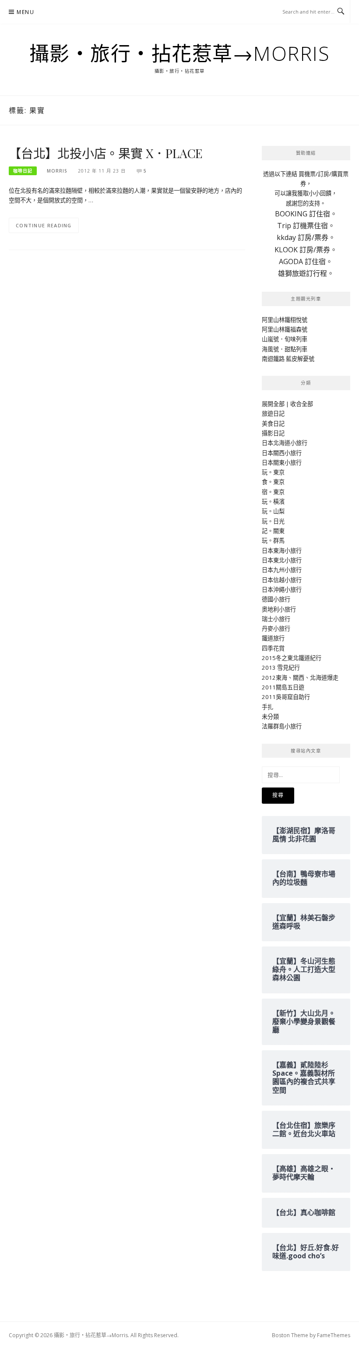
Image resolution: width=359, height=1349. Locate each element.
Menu (25, 12)
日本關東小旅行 (282, 462)
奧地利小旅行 (279, 609)
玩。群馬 (273, 540)
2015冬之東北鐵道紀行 (291, 658)
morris (57, 171)
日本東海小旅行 (282, 550)
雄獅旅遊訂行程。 (306, 273)
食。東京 (273, 482)
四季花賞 (273, 648)
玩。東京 (273, 472)
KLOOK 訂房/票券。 (306, 249)
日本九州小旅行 (282, 570)
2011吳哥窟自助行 (286, 697)
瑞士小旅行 (276, 619)
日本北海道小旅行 (284, 443)
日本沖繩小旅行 (282, 589)
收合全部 (301, 404)
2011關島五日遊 (283, 687)
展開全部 (273, 404)
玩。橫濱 (273, 501)
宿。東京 (273, 492)
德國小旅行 (276, 599)
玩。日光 (273, 521)
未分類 (270, 716)
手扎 (267, 707)
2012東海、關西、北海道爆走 (300, 678)
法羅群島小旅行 (282, 726)
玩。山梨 (273, 511)
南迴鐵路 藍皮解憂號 (288, 359)
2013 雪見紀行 (281, 667)
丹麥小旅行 (276, 628)
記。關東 (273, 531)
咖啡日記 (22, 171)
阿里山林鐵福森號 (284, 329)
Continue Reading (44, 225)
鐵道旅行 (273, 638)
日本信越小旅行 (282, 580)
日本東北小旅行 (282, 560)
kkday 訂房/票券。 (306, 237)
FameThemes (333, 1335)
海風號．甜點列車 (284, 349)
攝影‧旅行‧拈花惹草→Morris (179, 53)
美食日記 (273, 423)
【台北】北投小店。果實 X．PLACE (106, 153)
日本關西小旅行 (282, 453)
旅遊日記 (273, 413)
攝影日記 (273, 433)
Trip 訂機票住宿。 (306, 225)
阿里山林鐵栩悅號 (284, 320)
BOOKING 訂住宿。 (306, 214)
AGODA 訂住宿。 (306, 261)
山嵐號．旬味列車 (284, 339)
